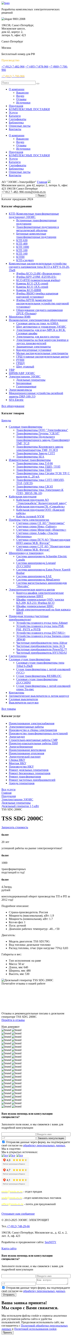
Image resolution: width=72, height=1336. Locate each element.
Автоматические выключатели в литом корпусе (39, 695)
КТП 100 (22, 250)
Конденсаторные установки (33, 349)
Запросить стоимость (14, 827)
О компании (16, 89)
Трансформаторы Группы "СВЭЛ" (38, 433)
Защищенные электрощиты (33, 346)
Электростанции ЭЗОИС (25, 376)
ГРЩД (20, 363)
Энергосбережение (21, 746)
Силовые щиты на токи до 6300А (37, 323)
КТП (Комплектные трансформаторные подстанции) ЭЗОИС (34, 215)
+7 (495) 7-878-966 (36, 66)
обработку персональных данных (44, 1145)
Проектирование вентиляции (27, 750)
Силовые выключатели (23, 699)
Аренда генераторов (22, 783)
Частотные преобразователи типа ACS (40, 646)
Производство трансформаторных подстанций (38, 733)
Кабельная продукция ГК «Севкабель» (40, 506)
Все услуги (8, 789)
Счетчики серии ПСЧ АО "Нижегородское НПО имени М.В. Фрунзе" (43, 541)
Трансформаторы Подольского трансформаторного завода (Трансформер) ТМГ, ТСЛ (43, 440)
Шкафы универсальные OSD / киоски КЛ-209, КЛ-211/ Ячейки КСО (40, 601)
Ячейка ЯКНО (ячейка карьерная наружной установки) (37, 295)
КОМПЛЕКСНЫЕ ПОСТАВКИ (29, 109)
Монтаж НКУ (17, 763)
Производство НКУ (21, 766)
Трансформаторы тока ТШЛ (34, 469)
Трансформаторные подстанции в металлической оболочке (37, 228)
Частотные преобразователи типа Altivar (41, 642)
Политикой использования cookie (35, 1328)
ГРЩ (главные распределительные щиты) (42, 356)
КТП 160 (22, 253)
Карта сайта (8, 1248)
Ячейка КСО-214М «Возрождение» (38, 273)
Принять (7, 1332)
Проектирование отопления (26, 753)
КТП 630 (22, 240)
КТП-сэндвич (25, 260)
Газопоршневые (26, 386)
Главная (42, 181)
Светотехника (18, 656)
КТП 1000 (22, 246)
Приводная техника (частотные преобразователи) (29, 618)
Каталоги (15, 115)
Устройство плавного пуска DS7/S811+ (41, 632)
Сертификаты (17, 119)
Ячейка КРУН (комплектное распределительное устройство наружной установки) (42, 303)
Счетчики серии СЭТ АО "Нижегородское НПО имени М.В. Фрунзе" (43, 548)
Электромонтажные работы (26, 726)
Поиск (41, 195)
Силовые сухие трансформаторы (29, 659)
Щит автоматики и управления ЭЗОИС (41, 326)
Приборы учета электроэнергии (29, 519)
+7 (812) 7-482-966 (13, 66)
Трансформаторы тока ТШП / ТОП (38, 466)
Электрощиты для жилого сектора (37, 336)
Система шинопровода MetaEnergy (38, 579)
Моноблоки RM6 (19, 316)
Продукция (16, 105)
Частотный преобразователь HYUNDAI (41, 652)
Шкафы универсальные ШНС (35, 606)
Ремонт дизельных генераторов (29, 769)
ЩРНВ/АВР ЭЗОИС (22, 373)
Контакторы (16, 692)
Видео (20, 95)
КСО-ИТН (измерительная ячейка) (38, 280)
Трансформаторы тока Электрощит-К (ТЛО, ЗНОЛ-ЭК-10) (40, 491)
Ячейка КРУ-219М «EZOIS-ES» (36, 276)
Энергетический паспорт (25, 756)
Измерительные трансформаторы (30, 460)
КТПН (20, 256)
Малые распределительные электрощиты (42, 353)
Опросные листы (19, 125)
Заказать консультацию (51, 1138)
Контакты (15, 129)
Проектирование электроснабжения (31, 723)
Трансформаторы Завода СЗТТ (35, 453)
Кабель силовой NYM (30, 516)
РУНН (20, 359)
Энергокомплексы (20, 389)
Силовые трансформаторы (25, 426)
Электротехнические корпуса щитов (32, 589)
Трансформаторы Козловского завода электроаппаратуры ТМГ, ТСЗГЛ (39, 448)
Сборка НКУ (17, 760)
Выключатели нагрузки (24, 702)
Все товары (8, 708)
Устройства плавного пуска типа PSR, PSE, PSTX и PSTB (40, 628)
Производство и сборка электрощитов (33, 730)
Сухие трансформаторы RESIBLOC (38, 676)
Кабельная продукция (22, 496)
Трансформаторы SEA (30, 456)
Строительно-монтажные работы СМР (33, 740)
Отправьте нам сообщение (18, 1213)
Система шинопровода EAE (34, 576)
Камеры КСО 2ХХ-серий (32, 283)
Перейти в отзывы (13, 1020)
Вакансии (22, 92)
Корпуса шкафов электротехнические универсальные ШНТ (40, 594)
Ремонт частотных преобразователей (32, 779)
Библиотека (16, 122)
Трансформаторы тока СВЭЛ (34, 486)
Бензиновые (24, 383)
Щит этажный (25, 366)
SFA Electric (16, 399)
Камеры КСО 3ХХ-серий (32, 286)
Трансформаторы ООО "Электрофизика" (42, 430)
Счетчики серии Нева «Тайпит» (36, 526)
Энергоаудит (17, 736)
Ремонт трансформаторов (25, 776)
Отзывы (21, 99)
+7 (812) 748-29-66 (18, 1226)
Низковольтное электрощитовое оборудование (38, 320)
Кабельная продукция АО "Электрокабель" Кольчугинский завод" (41, 501)
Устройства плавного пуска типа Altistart (42, 622)
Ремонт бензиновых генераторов (29, 773)
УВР (12, 369)
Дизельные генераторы (30, 379)
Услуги (13, 112)
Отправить (9, 1294)
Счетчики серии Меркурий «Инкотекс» (41, 529)
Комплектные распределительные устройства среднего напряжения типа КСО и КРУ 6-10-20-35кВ (39, 267)
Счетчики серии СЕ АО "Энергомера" (40, 523)
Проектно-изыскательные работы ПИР (33, 743)
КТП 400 (22, 243)
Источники (23, 102)
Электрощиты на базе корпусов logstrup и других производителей (42, 341)
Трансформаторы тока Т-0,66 (34, 463)
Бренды (6, 420)
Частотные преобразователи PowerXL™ (41, 649)
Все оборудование (12, 406)
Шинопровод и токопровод (26, 553)
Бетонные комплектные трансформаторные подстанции (36, 235)
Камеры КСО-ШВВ (28, 290)
